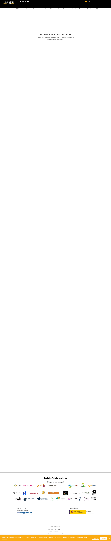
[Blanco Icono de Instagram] (23, 1)
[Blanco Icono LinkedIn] (25, 1)
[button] (83, 1)
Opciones (95, 538)
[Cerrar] (109, 538)
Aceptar (104, 538)
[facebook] (20, 1)
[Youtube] (28, 1)
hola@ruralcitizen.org (54, 526)
